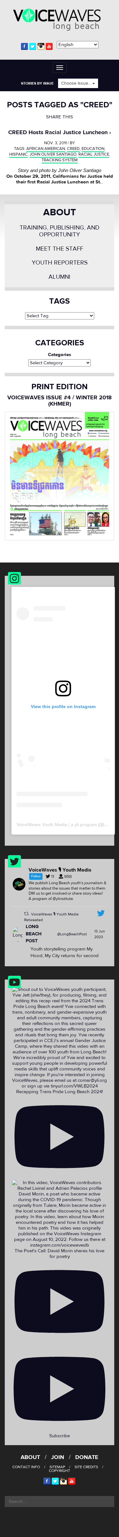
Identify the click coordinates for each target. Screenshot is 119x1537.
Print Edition (59, 387)
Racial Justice (93, 154)
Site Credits (86, 1466)
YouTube (49, 46)
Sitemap (57, 1466)
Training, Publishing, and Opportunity (59, 231)
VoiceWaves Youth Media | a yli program (57, 824)
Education (93, 148)
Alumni (59, 277)
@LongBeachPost (72, 934)
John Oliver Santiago (53, 154)
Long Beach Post (34, 934)
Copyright (59, 1470)
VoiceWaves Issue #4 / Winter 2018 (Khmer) (59, 401)
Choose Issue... (76, 83)
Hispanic (18, 154)
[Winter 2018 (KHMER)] (59, 476)
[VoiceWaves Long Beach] (59, 19)
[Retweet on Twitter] (26, 913)
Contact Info (26, 1466)
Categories (59, 355)
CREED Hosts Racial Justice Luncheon (58, 132)
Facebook (24, 46)
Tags (59, 301)
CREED (73, 148)
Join (57, 1457)
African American (45, 148)
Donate (86, 1457)
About (59, 212)
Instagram (41, 46)
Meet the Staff (59, 249)
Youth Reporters (60, 262)
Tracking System (60, 160)
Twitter (32, 46)
